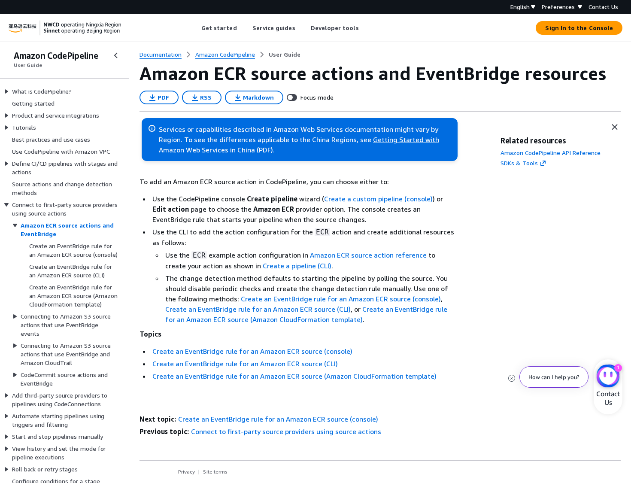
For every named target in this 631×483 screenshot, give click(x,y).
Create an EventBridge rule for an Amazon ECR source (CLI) (258, 309)
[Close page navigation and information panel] (615, 127)
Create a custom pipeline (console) (378, 198)
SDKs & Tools (519, 163)
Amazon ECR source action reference (368, 255)
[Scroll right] (365, 28)
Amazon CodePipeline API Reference (551, 152)
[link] (284, 54)
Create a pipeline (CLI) (297, 265)
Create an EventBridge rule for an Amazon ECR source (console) (341, 299)
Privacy (186, 471)
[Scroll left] (194, 28)
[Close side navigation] (116, 55)
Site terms (215, 471)
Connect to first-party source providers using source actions (286, 431)
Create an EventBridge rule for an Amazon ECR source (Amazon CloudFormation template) (294, 376)
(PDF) (265, 150)
